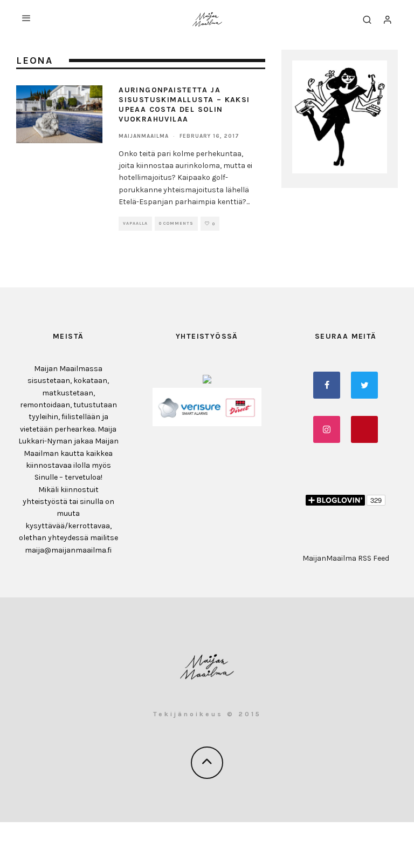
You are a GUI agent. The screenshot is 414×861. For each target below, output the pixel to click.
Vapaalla (135, 223)
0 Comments (176, 223)
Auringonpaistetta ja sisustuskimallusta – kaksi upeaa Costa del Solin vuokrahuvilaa (184, 104)
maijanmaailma (144, 136)
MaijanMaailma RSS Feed (345, 558)
